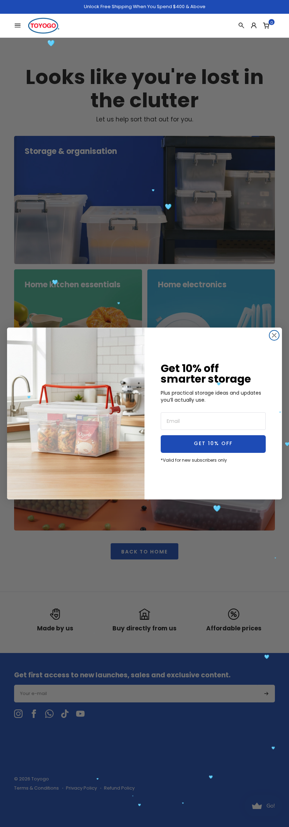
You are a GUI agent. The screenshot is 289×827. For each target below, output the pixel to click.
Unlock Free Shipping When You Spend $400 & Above (144, 7)
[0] (266, 25)
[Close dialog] (274, 335)
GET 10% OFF (213, 444)
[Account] (253, 25)
